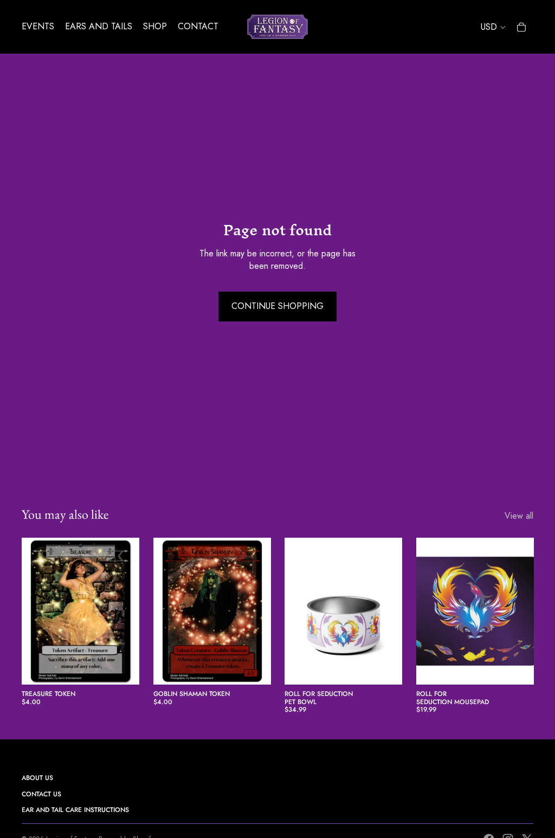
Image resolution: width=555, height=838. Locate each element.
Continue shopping (277, 306)
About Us (37, 778)
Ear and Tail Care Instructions (75, 810)
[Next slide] (393, 611)
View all (519, 516)
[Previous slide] (293, 611)
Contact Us (41, 794)
